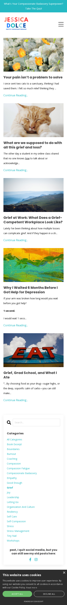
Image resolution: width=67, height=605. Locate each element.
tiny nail (11, 535)
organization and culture (21, 506)
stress (10, 526)
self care (12, 516)
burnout (11, 454)
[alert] (33, 587)
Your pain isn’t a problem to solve (33, 77)
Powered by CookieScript (33, 601)
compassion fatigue (18, 468)
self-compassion (16, 521)
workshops (13, 540)
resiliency (12, 511)
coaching (12, 458)
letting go (13, 502)
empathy (12, 478)
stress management (18, 531)
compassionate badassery (22, 473)
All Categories (14, 439)
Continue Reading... (15, 95)
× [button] (64, 572)
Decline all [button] (49, 594)
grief (10, 487)
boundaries (13, 449)
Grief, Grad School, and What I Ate (30, 375)
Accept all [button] (17, 594)
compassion (14, 463)
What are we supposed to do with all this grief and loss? (32, 145)
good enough (14, 482)
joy (8, 492)
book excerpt (14, 444)
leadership (13, 497)
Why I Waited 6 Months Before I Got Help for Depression (30, 289)
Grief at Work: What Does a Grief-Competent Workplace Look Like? (33, 219)
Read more (31, 587)
